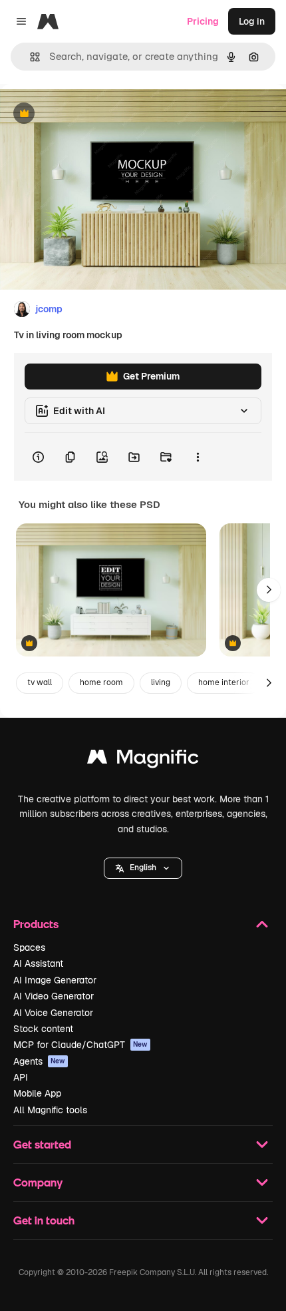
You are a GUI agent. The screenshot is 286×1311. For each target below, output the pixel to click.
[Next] (269, 589)
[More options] (197, 456)
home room (101, 682)
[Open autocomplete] (29, 57)
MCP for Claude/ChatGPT (80, 1045)
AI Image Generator (54, 980)
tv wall (39, 682)
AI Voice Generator (53, 1013)
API (20, 1077)
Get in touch (43, 1220)
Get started (42, 1144)
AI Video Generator (53, 996)
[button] (143, 868)
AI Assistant (38, 963)
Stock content (43, 1029)
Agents (39, 1061)
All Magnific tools (50, 1110)
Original (85, 114)
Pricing (203, 21)
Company (38, 1182)
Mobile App (37, 1093)
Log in (252, 21)
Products (36, 924)
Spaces (29, 947)
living (160, 682)
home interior (223, 682)
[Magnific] (143, 760)
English (143, 867)
